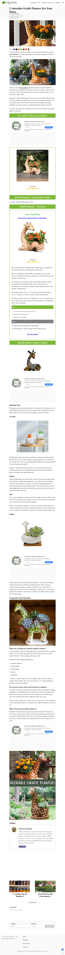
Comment (13, 907)
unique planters (23, 87)
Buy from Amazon (32, 334)
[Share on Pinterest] (24, 49)
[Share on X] (16, 49)
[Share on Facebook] (14, 49)
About (24, 936)
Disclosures (26, 940)
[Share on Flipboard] (26, 49)
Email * (34, 924)
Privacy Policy (26, 943)
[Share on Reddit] (19, 49)
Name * (13, 924)
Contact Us (25, 947)
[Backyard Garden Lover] (9, 2)
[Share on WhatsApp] (21, 49)
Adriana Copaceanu (15, 13)
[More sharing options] (28, 49)
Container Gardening (13, 17)
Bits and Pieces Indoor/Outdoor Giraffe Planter (32, 218)
